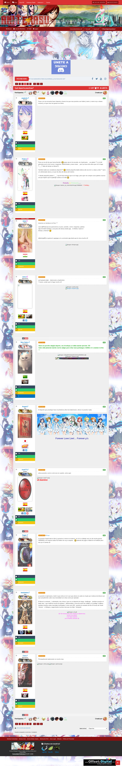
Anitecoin (40, 2)
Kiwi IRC (50, 752)
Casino (48, 2)
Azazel (24, 406)
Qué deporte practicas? (109, 29)
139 (92, 88)
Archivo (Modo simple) (33, 739)
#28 (104, 535)
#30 (104, 656)
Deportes (96, 29)
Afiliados (59, 739)
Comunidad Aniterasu (75, 29)
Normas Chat (22, 739)
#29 (104, 592)
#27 (104, 469)
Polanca (24, 159)
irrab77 (24, 469)
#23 (104, 220)
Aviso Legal (53, 739)
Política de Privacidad (68, 739)
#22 (104, 159)
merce (24, 277)
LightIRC (44, 752)
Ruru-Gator (24, 342)
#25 (104, 342)
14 (34, 83)
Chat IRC (21, 2)
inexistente (24, 592)
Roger (24, 535)
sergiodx (24, 98)
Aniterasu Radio (31, 2)
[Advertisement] (61, 45)
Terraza (87, 29)
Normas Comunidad (12, 739)
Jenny (24, 221)
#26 (104, 406)
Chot (24, 656)
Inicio (7, 2)
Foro (15, 2)
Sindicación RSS (44, 739)
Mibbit (57, 752)
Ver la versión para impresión (23, 728)
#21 (104, 98)
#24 (104, 277)
